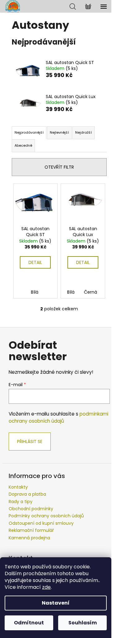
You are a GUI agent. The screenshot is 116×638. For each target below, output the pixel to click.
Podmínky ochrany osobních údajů (46, 516)
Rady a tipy (20, 501)
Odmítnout (29, 622)
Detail (35, 262)
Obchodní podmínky (31, 509)
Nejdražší (83, 132)
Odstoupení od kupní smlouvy (41, 523)
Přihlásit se (29, 441)
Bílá (34, 292)
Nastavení (56, 602)
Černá (90, 292)
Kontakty (18, 487)
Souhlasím (82, 622)
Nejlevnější (59, 132)
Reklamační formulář (31, 530)
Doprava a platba (27, 494)
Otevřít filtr (59, 167)
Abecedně (23, 145)
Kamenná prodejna (29, 538)
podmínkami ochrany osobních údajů (58, 417)
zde (46, 587)
